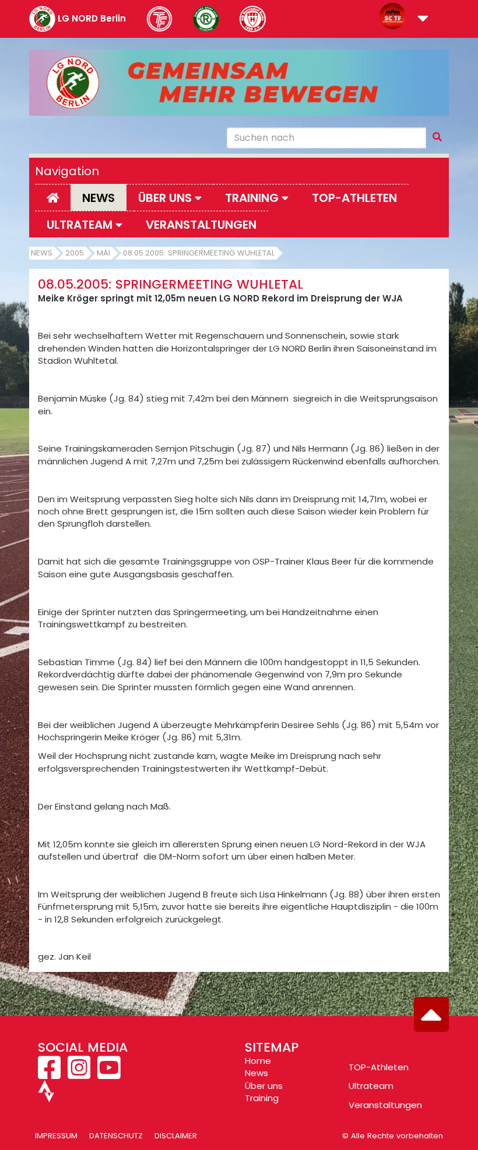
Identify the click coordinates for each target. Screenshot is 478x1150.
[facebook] (50, 1074)
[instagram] (79, 1074)
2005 (74, 252)
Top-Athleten (354, 198)
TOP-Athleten (379, 1067)
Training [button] (253, 198)
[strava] (46, 1096)
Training (262, 1098)
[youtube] (108, 1074)
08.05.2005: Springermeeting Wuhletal (199, 252)
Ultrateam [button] (81, 224)
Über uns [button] (166, 198)
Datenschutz (116, 1135)
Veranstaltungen (201, 224)
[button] (422, 19)
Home (258, 1061)
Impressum (56, 1135)
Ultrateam (371, 1086)
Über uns (264, 1086)
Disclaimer (175, 1135)
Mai (103, 252)
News (98, 198)
